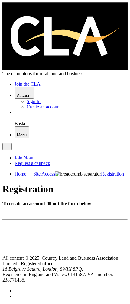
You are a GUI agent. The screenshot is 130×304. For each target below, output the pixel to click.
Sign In (34, 101)
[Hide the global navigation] (7, 146)
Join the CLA (28, 84)
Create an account (44, 106)
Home (20, 173)
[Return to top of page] (4, 252)
